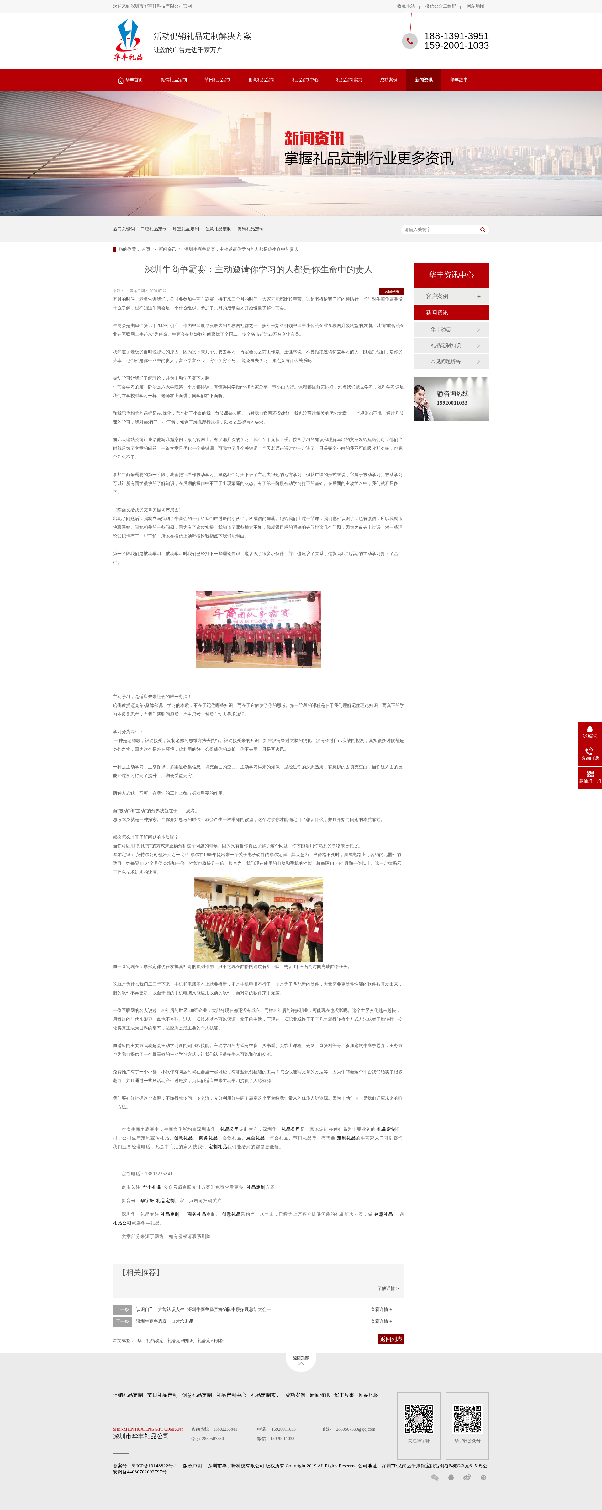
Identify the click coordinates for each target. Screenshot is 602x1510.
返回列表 (391, 291)
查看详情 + (381, 1309)
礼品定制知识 (180, 1340)
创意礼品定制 (261, 79)
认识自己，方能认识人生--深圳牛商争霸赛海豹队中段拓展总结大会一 (203, 1309)
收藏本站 (406, 6)
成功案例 (389, 79)
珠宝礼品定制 (186, 229)
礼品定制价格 (211, 1340)
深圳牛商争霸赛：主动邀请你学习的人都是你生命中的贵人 (241, 249)
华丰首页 (134, 79)
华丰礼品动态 (150, 1340)
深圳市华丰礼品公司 (148, 1433)
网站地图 (475, 6)
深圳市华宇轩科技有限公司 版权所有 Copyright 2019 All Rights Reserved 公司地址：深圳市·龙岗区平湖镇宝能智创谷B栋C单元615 (342, 1465)
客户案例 (437, 296)
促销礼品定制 (174, 79)
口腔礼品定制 (153, 229)
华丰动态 (441, 329)
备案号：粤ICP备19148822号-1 (145, 1465)
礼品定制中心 (305, 79)
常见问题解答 (446, 361)
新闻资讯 (424, 79)
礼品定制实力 (349, 79)
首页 (147, 249)
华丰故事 (459, 79)
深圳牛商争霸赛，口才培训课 (164, 1321)
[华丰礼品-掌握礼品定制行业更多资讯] (301, 215)
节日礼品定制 (217, 79)
